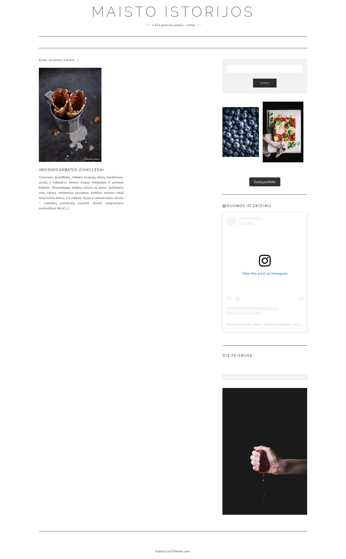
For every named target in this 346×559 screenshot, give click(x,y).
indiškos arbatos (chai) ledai (71, 170)
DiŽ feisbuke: (238, 355)
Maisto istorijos (173, 12)
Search (265, 82)
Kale (158, 551)
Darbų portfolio (265, 182)
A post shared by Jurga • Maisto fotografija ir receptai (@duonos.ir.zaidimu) (282, 324)
